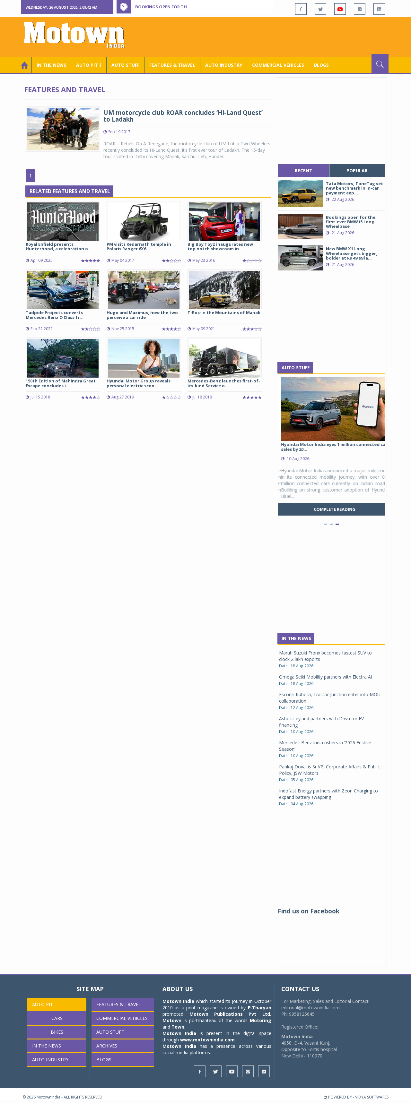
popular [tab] (357, 170)
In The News (296, 638)
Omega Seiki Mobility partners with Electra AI (325, 677)
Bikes (57, 1032)
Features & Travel (172, 65)
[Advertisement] (272, 36)
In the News (51, 65)
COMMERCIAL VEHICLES (278, 65)
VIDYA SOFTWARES (372, 1097)
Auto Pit (42, 1004)
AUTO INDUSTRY (223, 65)
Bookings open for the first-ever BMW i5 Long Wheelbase (201, 7)
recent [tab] (303, 170)
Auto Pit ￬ (88, 65)
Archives (106, 1046)
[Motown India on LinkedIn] (379, 9)
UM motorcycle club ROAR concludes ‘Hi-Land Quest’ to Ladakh (183, 116)
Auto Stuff (125, 65)
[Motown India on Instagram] (359, 9)
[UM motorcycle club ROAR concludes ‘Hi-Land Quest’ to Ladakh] (63, 128)
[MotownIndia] (78, 34)
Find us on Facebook (308, 911)
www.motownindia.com (207, 1040)
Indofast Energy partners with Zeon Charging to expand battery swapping (328, 794)
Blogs (321, 65)
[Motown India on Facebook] (301, 9)
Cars (57, 1018)
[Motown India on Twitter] (320, 9)
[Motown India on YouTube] (340, 9)
